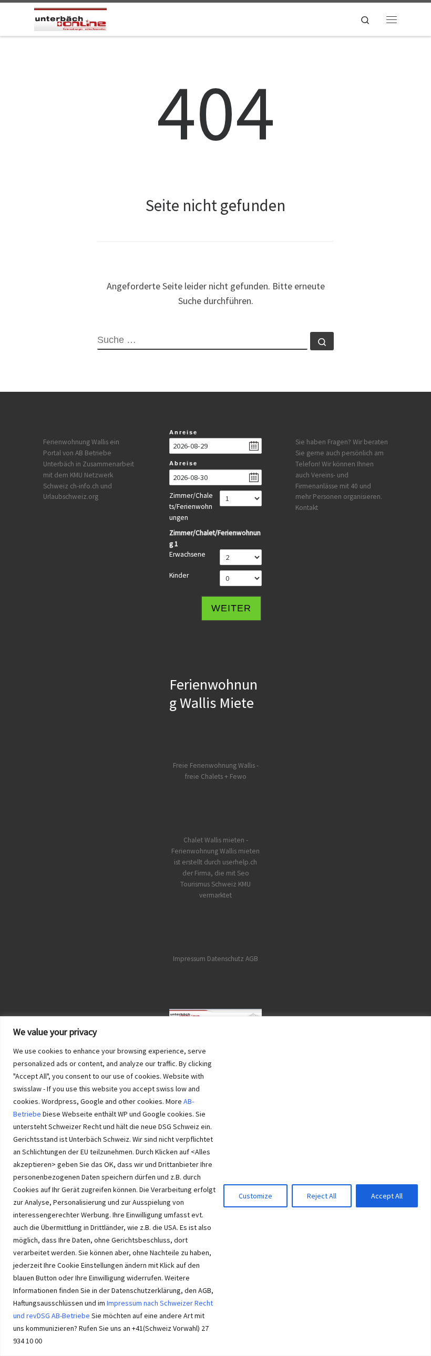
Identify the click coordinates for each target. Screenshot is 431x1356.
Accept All (387, 1196)
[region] (215, 1186)
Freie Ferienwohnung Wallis (214, 765)
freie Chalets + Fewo (216, 776)
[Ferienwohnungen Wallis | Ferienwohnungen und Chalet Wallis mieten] (70, 18)
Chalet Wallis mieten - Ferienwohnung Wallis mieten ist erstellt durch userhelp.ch (215, 851)
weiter (231, 608)
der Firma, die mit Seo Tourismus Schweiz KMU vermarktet (215, 884)
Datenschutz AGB (232, 958)
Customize (255, 1196)
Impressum (189, 958)
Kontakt (306, 507)
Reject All (321, 1196)
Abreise (183, 463)
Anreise (183, 432)
